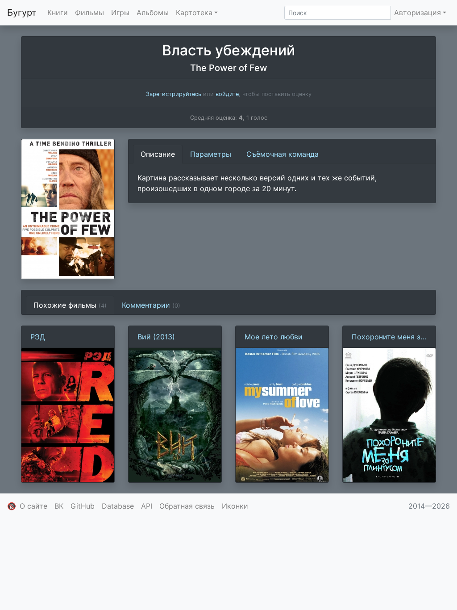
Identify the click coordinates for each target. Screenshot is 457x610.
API (146, 505)
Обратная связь (187, 505)
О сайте (33, 505)
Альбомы (153, 12)
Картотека (194, 12)
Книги (57, 12)
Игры (120, 12)
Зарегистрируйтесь (173, 94)
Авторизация (417, 12)
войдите (227, 94)
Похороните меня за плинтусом (388, 337)
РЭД (37, 336)
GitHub (83, 505)
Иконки (235, 505)
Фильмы (89, 12)
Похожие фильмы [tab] (70, 305)
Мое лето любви (274, 336)
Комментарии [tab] (151, 305)
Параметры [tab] (210, 154)
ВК (58, 505)
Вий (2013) (156, 336)
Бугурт (22, 12)
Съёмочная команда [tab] (282, 154)
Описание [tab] (158, 154)
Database (118, 505)
